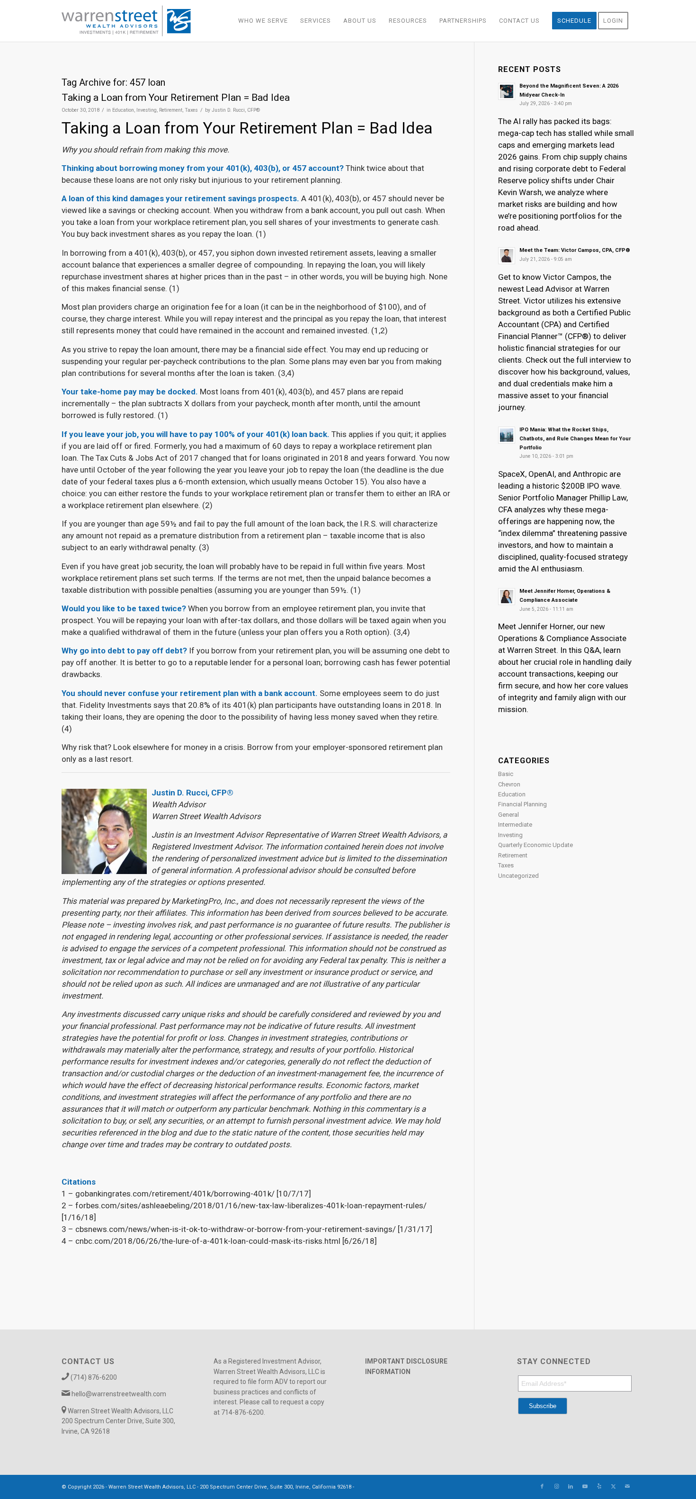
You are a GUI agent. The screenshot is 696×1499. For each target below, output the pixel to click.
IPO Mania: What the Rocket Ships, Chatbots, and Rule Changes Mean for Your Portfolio (575, 439)
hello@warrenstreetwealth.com (118, 1394)
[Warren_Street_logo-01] (126, 21)
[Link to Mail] (627, 1487)
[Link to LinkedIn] (570, 1487)
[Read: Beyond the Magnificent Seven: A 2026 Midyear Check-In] (506, 91)
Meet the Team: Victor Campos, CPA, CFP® (574, 250)
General (508, 814)
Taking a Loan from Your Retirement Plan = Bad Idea (176, 97)
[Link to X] (613, 1487)
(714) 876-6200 (94, 1377)
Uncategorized (518, 875)
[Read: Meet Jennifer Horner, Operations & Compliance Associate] (506, 596)
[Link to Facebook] (542, 1487)
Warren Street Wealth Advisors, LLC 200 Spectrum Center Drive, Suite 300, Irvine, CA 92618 (118, 1421)
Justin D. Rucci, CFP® (236, 110)
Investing (146, 110)
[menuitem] (263, 21)
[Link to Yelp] (599, 1487)
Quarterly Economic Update (535, 844)
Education (123, 110)
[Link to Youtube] (585, 1487)
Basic (505, 773)
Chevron (509, 784)
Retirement (170, 110)
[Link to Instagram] (556, 1487)
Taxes (191, 110)
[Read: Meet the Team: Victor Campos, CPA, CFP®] (506, 255)
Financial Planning (522, 804)
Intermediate (515, 824)
